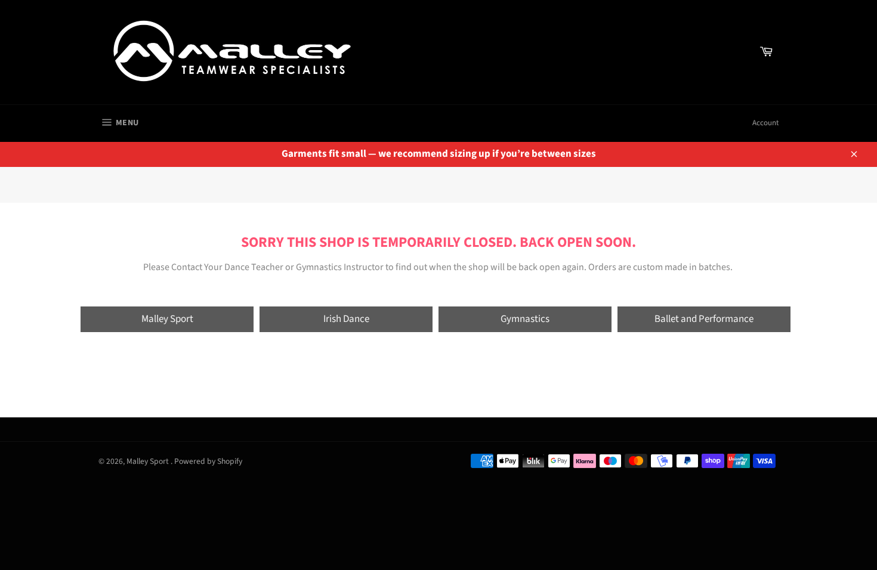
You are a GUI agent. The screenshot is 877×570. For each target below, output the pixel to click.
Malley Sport (167, 319)
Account (765, 122)
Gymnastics (525, 319)
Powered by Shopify (208, 461)
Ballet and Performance (704, 319)
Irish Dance (346, 319)
